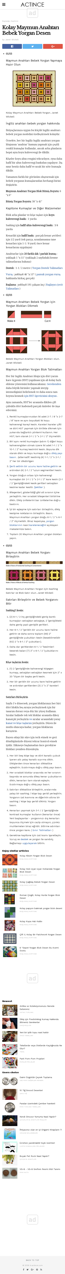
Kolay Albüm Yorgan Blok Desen (36, 855)
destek (24, 839)
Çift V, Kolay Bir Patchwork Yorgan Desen (41, 934)
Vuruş (9, 274)
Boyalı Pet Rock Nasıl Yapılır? (34, 1156)
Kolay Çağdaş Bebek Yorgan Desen (37, 882)
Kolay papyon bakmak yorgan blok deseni (41, 908)
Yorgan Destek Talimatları (47, 268)
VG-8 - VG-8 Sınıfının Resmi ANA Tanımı (40, 1169)
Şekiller (38, 487)
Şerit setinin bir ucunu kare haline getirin (34, 466)
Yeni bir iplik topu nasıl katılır (34, 1032)
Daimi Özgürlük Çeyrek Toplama (36, 1077)
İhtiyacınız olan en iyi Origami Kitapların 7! (41, 1130)
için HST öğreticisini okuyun (40, 396)
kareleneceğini (37, 525)
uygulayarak (29, 843)
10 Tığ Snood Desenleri (31, 1090)
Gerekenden (54, 384)
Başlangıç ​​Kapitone (10, 21)
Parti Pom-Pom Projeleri (32, 1058)
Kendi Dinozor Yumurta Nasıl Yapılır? (38, 1116)
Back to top (32, 1260)
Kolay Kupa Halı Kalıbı (31, 921)
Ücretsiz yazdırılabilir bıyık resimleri (37, 1143)
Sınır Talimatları (42, 830)
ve (30, 719)
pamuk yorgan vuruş (48, 274)
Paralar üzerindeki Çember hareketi (37, 1103)
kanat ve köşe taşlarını (19, 723)
